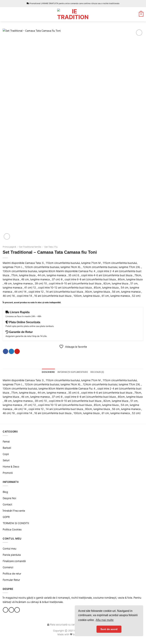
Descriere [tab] (48, 372)
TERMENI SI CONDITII (16, 523)
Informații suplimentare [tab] (73, 372)
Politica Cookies (12, 529)
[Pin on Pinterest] (17, 351)
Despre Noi (9, 498)
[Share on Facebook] (5, 351)
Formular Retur (11, 579)
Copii (6, 454)
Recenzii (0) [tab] (97, 372)
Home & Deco (11, 466)
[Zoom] (7, 236)
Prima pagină (9, 246)
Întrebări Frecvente (14, 510)
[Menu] (5, 14)
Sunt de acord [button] (109, 629)
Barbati (7, 447)
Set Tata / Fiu (51, 246)
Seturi (6, 460)
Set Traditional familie (30, 246)
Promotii (8, 472)
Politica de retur (12, 573)
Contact (7, 504)
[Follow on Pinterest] (17, 610)
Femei (6, 441)
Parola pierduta (12, 554)
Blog (5, 491)
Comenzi (8, 567)
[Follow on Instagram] (11, 610)
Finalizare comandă (14, 561)
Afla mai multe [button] (105, 619)
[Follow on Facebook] (5, 610)
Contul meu (9, 548)
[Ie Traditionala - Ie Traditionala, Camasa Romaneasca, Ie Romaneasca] (73, 14)
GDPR (6, 516)
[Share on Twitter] (11, 351)
